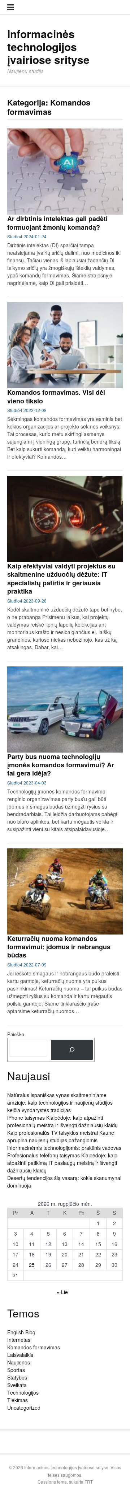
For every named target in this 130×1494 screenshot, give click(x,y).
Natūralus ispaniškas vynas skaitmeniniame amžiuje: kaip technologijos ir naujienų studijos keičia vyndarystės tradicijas (60, 1102)
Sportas (16, 1369)
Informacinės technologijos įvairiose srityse (48, 46)
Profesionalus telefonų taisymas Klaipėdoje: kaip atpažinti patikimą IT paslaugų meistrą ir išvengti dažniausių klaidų (62, 1163)
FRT (88, 1482)
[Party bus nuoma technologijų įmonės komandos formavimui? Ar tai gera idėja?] (65, 709)
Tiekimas (17, 1400)
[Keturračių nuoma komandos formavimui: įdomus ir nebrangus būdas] (65, 891)
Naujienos (18, 1362)
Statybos (17, 1377)
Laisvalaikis (20, 1354)
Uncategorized (23, 1407)
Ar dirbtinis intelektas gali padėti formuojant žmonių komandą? (57, 222)
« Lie (62, 1292)
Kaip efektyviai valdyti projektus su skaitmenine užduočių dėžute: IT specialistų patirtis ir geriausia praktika (61, 578)
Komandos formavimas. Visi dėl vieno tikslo (56, 396)
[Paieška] (72, 1050)
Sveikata (17, 1384)
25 (32, 1264)
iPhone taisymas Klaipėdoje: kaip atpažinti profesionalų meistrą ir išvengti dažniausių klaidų (62, 1121)
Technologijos (23, 1392)
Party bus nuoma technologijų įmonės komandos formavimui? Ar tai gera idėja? (60, 765)
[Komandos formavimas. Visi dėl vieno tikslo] (65, 345)
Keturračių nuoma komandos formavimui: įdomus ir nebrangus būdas (58, 947)
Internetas (18, 1339)
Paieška (15, 1034)
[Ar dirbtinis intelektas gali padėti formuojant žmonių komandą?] (65, 171)
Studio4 (14, 236)
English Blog (21, 1332)
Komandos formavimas (33, 1347)
